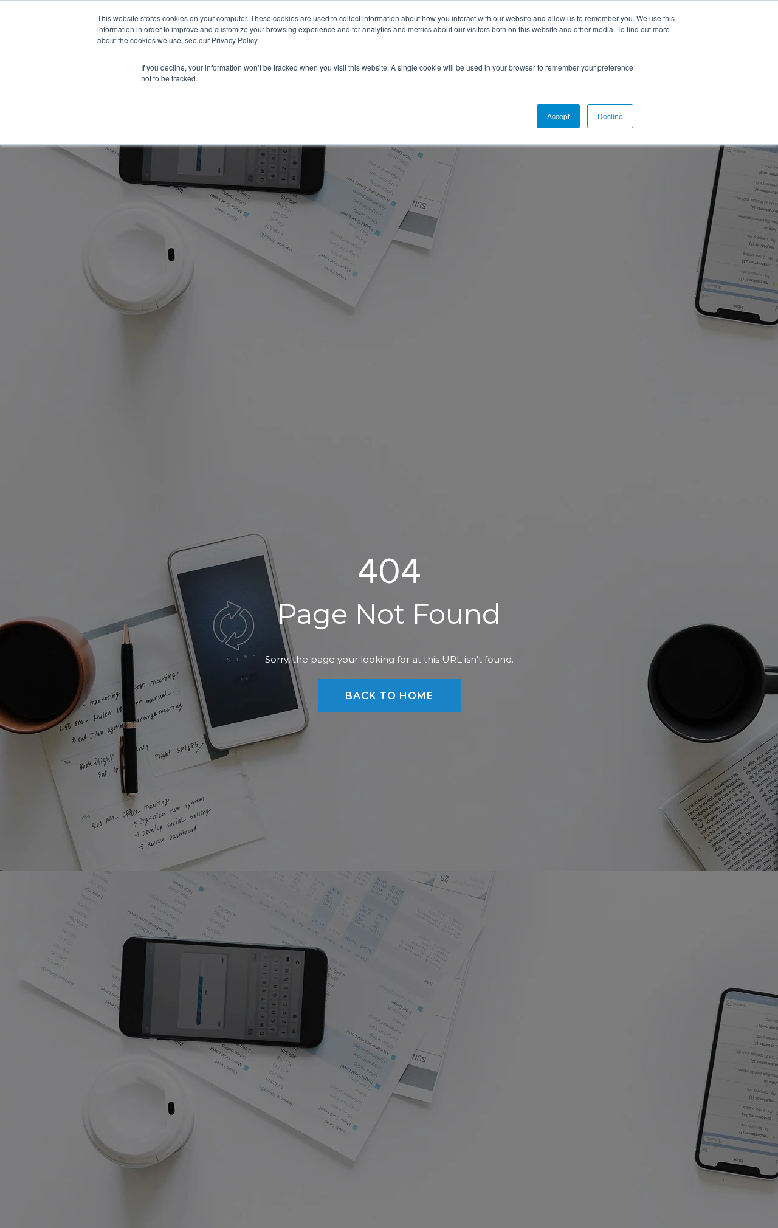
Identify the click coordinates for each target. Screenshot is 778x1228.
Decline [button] (610, 116)
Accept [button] (558, 116)
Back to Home (389, 696)
